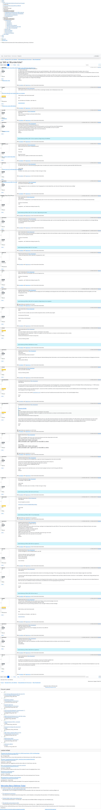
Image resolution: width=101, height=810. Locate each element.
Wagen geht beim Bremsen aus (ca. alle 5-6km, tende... (15, 716)
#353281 (99, 379)
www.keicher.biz (21, 103)
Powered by (47, 687)
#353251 (99, 270)
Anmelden (21, 85)
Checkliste (9, 21)
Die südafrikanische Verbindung (9, 793)
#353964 (99, 654)
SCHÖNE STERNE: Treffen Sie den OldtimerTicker (12, 798)
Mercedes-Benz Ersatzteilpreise (11, 14)
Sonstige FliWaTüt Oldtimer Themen (12, 695)
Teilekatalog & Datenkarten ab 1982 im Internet (14, 12)
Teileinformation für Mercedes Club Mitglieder (14, 13)
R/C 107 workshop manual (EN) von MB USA (12, 5)
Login (3, 36)
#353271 (99, 307)
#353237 (99, 195)
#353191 (99, 67)
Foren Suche (14, 56)
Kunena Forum (53, 687)
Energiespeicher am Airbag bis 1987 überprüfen (9, 778)
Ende (18, 65)
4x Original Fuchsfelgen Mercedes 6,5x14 (12, 727)
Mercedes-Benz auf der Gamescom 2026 (11, 803)
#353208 (99, 110)
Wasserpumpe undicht (8, 738)
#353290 (99, 496)
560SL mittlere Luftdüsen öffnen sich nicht (12, 732)
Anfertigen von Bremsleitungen (6, 772)
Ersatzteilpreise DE (9, 16)
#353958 (99, 598)
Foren (3, 1)
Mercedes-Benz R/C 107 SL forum (11, 701)
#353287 (99, 456)
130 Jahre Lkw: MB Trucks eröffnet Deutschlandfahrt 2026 (14, 789)
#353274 (99, 327)
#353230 (99, 122)
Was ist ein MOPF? (8, 30)
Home (3, 0)
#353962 (99, 637)
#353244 (99, 230)
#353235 (99, 180)
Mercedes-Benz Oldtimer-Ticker (13, 786)
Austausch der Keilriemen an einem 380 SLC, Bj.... (9, 754)
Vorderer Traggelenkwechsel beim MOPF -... (8, 760)
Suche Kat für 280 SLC (8, 744)
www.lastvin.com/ (36, 392)
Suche (6, 745)
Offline (3, 71)
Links (3, 35)
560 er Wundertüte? (22, 68)
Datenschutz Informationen (50, 809)
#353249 (99, 252)
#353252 (99, 288)
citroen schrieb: (22, 408)
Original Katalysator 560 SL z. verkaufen (12, 721)
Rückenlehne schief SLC (9, 699)
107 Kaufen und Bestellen (9, 18)
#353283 (99, 433)
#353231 (99, 143)
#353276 (99, 349)
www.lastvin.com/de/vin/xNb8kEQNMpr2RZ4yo (27, 504)
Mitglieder (19, 56)
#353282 (99, 403)
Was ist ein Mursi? (8, 31)
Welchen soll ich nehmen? (12, 25)
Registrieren (27, 85)
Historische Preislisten (9, 33)
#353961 (99, 623)
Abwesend (3, 96)
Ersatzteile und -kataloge (9, 11)
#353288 (99, 477)
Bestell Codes (7, 29)
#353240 (99, 217)
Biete (6, 723)
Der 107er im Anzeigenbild (12, 27)
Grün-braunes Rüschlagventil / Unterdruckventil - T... (14, 710)
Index (2, 56)
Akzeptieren (3, 807)
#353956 (99, 548)
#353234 (99, 162)
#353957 (99, 567)
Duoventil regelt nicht (8, 704)
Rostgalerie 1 (9, 22)
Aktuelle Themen (7, 56)
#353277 (99, 366)
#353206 (99, 87)
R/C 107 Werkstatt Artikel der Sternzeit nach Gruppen (14, 3)
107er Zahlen (6, 34)
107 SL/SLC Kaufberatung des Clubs (14, 26)
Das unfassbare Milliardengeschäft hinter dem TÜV (14, 694)
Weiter (14, 65)
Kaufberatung (8, 20)
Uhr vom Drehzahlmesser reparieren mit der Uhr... (10, 766)
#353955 (99, 521)
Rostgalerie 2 (9, 24)
